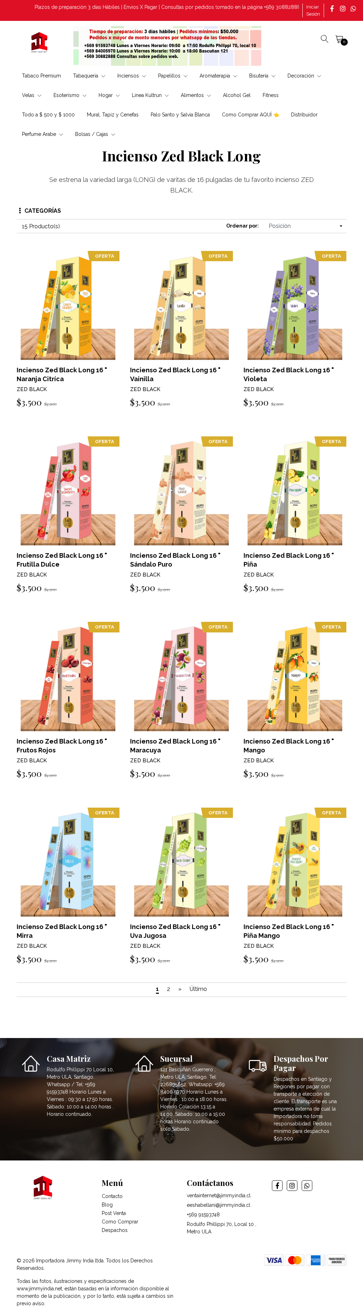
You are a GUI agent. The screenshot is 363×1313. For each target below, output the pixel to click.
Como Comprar (120, 1222)
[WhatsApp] (354, 8)
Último (198, 989)
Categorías (42, 210)
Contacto (112, 1196)
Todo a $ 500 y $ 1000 (48, 114)
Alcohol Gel (237, 95)
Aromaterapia (215, 76)
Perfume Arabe (39, 134)
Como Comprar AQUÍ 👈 (250, 114)
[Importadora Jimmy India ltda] (40, 43)
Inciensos (128, 76)
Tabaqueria (86, 76)
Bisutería (259, 76)
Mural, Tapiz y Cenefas (113, 114)
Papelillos (170, 76)
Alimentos (193, 95)
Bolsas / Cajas (92, 134)
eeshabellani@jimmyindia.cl (218, 1205)
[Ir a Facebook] (333, 8)
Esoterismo (67, 95)
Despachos (115, 1230)
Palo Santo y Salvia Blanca (180, 114)
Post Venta (114, 1213)
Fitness (271, 95)
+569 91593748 (203, 1214)
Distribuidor (304, 114)
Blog (107, 1205)
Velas (29, 95)
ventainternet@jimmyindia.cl (219, 1195)
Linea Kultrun (147, 95)
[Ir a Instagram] (343, 8)
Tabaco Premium (41, 76)
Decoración (301, 76)
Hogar (106, 95)
